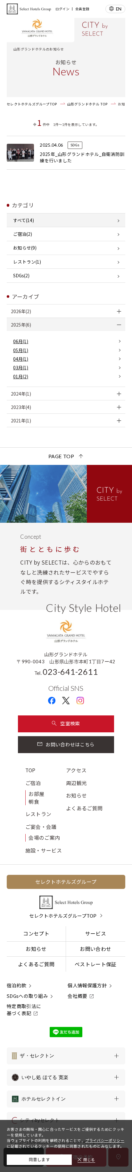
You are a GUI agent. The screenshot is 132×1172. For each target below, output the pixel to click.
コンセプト (36, 933)
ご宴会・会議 (41, 826)
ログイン (62, 9)
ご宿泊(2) (22, 234)
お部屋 (36, 794)
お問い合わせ (95, 948)
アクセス (76, 770)
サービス (95, 933)
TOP (30, 770)
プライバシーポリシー (104, 1140)
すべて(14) (23, 220)
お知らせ (76, 795)
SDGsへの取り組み (27, 995)
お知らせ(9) (25, 247)
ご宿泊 (33, 783)
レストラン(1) (27, 261)
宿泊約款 (16, 985)
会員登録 (82, 9)
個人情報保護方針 (87, 985)
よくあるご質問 (84, 808)
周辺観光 (76, 783)
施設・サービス (43, 850)
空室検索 (70, 723)
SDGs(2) (21, 275)
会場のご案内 (44, 837)
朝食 (34, 801)
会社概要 (77, 995)
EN (119, 9)
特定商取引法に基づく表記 (24, 1009)
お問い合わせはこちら (70, 744)
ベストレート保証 (96, 964)
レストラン (38, 814)
